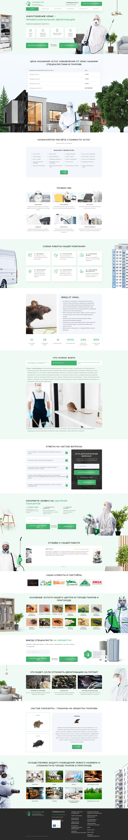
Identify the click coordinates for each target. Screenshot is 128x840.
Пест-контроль (69, 161)
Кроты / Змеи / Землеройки (88, 154)
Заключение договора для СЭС (55, 166)
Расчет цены (90, 829)
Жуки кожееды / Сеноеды (72, 165)
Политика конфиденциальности (93, 835)
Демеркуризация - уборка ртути (92, 816)
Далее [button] (64, 172)
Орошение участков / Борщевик (38, 162)
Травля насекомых (76, 815)
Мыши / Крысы (52, 154)
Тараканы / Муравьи (70, 154)
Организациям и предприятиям (92, 820)
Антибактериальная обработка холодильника (94, 812)
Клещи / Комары (37, 156)
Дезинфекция (70, 8)
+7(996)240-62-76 (88, 482)
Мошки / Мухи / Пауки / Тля (88, 156)
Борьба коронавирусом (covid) (87, 166)
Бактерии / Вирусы (53, 156)
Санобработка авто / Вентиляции (54, 162)
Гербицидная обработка (55, 159)
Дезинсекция (45, 8)
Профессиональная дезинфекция (76, 812)
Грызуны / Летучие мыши (39, 165)
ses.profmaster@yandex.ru (59, 814)
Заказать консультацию (37, 45)
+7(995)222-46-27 (72, 3)
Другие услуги (83, 8)
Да (54, 825)
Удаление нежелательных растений (78, 831)
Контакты (95, 8)
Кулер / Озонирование (71, 159)
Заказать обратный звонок (91, 3)
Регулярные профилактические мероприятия (76, 827)
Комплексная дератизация (75, 818)
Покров (60, 819)
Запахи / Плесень (70, 156)
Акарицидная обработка (88, 161)
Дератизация (58, 8)
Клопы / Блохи (36, 154)
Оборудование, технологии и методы (93, 824)
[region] (80, 314)
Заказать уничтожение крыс (38, 526)
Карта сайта (90, 832)
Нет (58, 825)
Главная (32, 8)
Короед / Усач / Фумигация (88, 159)
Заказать (77, 746)
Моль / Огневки (37, 159)
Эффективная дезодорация (75, 822)
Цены (88, 827)
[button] (27, 556)
